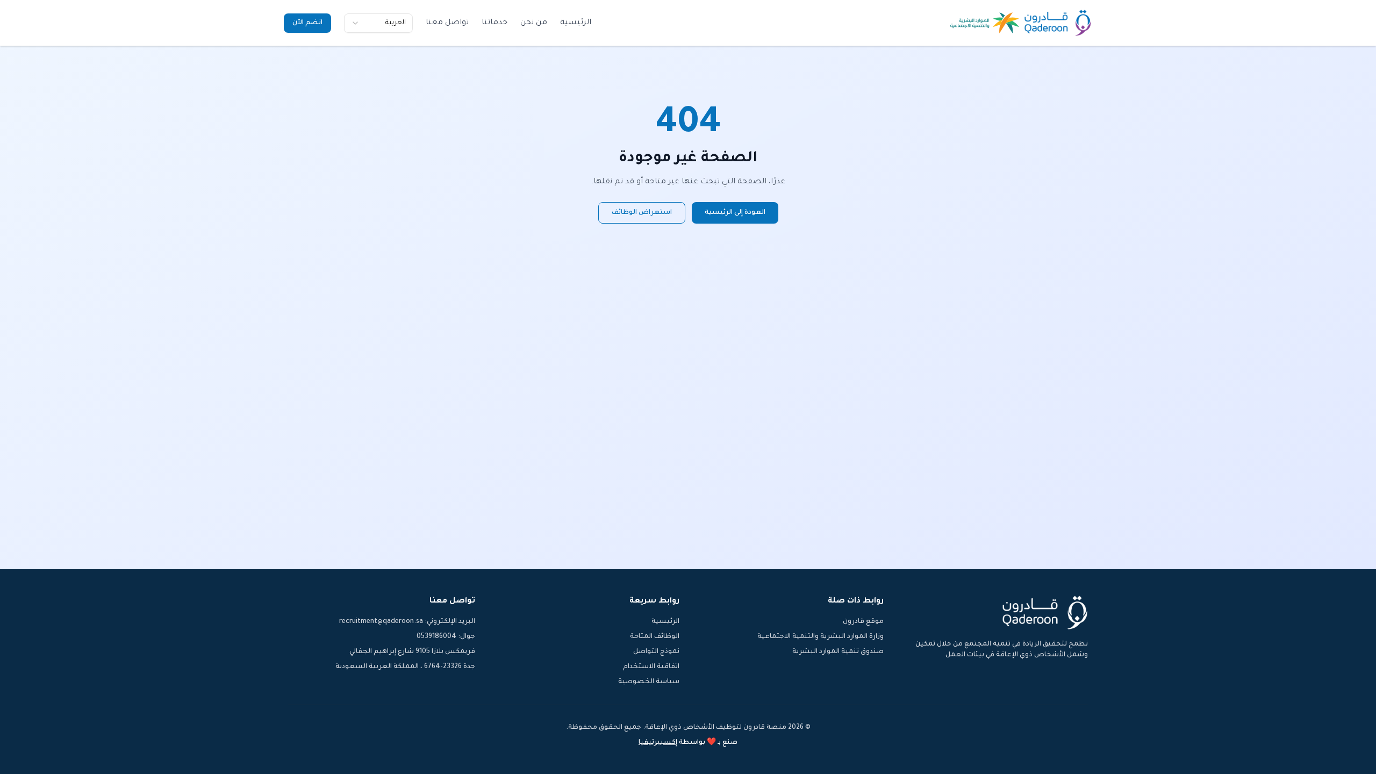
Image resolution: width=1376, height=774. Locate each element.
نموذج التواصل (656, 652)
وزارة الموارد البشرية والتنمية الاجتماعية (820, 637)
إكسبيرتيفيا (658, 743)
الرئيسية (575, 23)
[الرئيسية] (1057, 23)
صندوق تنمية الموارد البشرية (838, 652)
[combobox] (378, 23)
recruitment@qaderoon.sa (381, 622)
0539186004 (436, 637)
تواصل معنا (447, 23)
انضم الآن (307, 23)
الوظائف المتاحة (654, 637)
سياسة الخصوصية (648, 682)
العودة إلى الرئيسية (735, 213)
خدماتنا (494, 23)
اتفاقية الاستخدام (651, 667)
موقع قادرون (863, 622)
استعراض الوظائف (642, 213)
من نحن (533, 23)
